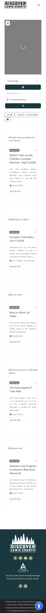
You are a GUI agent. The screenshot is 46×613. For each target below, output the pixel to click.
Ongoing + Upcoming (26, 114)
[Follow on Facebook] (15, 558)
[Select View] (8, 119)
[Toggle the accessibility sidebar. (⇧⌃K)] (39, 606)
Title (9, 114)
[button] (39, 5)
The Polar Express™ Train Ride (21, 389)
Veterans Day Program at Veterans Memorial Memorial (23, 469)
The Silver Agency (33, 611)
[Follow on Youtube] (26, 558)
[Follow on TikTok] (31, 558)
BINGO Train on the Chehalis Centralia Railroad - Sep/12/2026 (23, 159)
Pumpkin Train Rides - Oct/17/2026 (22, 238)
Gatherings (14, 150)
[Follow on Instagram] (20, 558)
